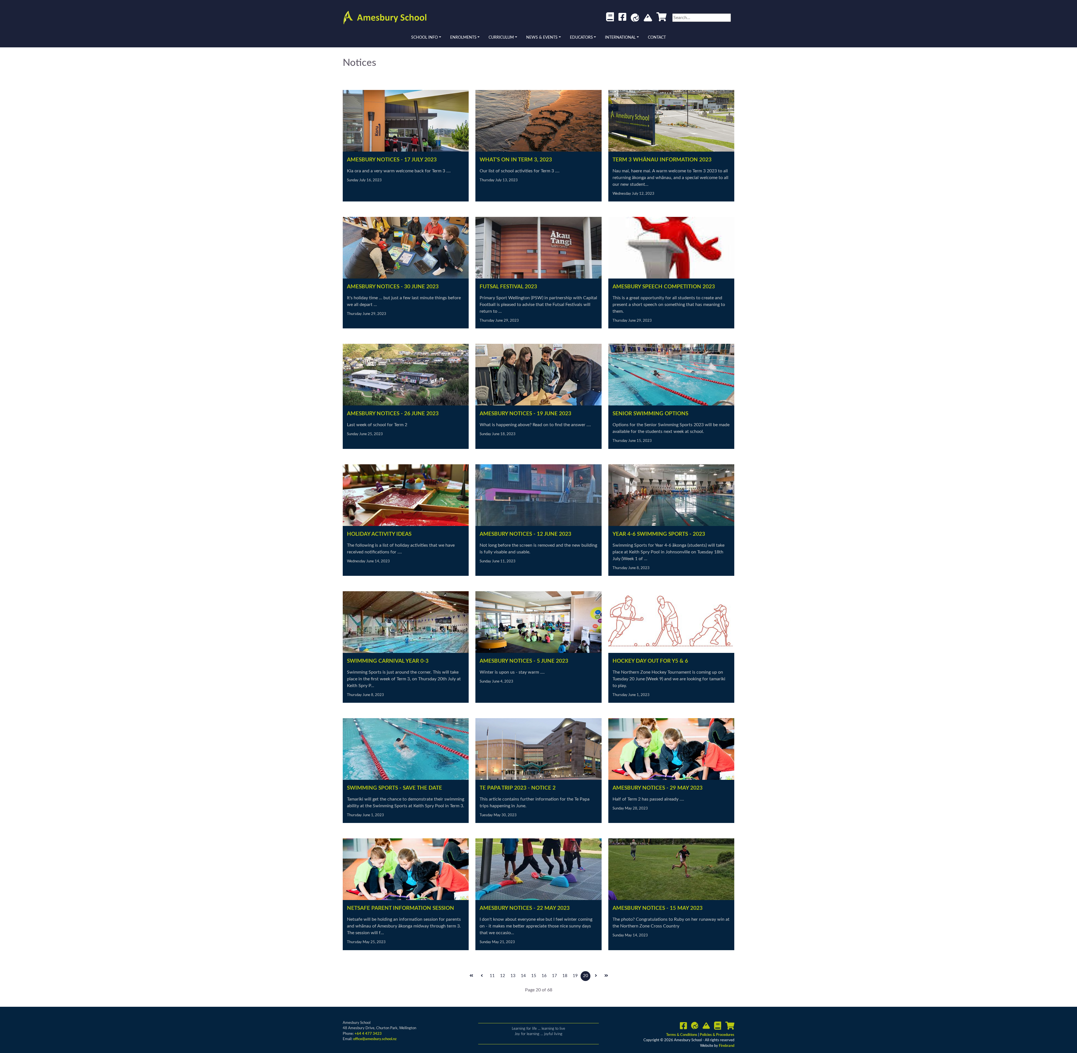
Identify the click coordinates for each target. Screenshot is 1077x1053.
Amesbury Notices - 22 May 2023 (525, 908)
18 (564, 976)
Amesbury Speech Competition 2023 (664, 286)
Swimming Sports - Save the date (394, 788)
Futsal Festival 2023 (508, 286)
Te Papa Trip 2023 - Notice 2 (518, 788)
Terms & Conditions (682, 1035)
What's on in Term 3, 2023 (516, 160)
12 (502, 976)
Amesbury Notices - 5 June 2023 (524, 661)
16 (544, 976)
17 (554, 976)
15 (533, 976)
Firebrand (726, 1046)
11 (492, 976)
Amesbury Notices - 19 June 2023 (525, 413)
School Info (424, 38)
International (620, 38)
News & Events (542, 38)
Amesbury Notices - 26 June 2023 (393, 413)
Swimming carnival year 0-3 (388, 661)
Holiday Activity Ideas (379, 534)
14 (523, 976)
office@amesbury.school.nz (375, 1039)
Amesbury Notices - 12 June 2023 (525, 534)
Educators (581, 38)
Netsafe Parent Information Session (400, 908)
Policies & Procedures (717, 1035)
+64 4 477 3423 (368, 1034)
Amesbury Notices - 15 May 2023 (658, 908)
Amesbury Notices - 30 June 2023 (393, 286)
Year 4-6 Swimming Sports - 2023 (659, 534)
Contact (657, 38)
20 (585, 976)
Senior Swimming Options (650, 413)
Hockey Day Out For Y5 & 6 (650, 661)
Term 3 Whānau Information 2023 (662, 160)
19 (575, 976)
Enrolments (463, 38)
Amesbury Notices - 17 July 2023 (392, 160)
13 (513, 976)
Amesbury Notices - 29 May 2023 (658, 788)
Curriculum (501, 38)
